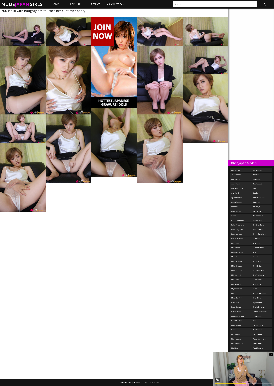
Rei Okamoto (236, 325)
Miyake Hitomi (236, 289)
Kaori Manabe (236, 234)
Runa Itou (256, 202)
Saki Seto (256, 243)
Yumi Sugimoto (258, 348)
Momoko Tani (236, 298)
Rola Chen (256, 188)
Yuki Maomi (257, 334)
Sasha (255, 289)
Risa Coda (256, 179)
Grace (233, 216)
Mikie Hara (235, 280)
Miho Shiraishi (236, 270)
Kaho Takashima (237, 225)
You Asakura (257, 330)
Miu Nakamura (236, 284)
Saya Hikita (257, 298)
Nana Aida (235, 302)
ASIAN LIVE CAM (116, 4)
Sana (254, 252)
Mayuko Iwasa (236, 261)
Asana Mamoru (237, 188)
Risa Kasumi (257, 184)
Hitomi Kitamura (237, 220)
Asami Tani (235, 184)
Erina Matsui (236, 211)
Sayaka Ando (257, 302)
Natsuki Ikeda (236, 311)
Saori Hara (257, 261)
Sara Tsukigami (258, 275)
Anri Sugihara (236, 179)
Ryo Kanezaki (258, 220)
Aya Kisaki (235, 193)
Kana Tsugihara (237, 229)
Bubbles (234, 207)
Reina (233, 330)
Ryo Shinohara (258, 225)
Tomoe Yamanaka (260, 311)
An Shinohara (236, 175)
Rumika (255, 193)
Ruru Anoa (257, 211)
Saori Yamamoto (259, 270)
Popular (75, 4)
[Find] (265, 4)
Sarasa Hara (257, 280)
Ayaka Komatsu (237, 197)
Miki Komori (236, 275)
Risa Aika (256, 175)
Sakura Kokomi (258, 248)
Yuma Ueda (257, 343)
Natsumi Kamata (237, 316)
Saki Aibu (256, 238)
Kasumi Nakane (237, 238)
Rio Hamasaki (258, 170)
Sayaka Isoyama (259, 307)
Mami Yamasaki (237, 252)
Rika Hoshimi (236, 339)
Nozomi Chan (236, 321)
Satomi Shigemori (259, 293)
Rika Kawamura (237, 343)
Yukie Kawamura (259, 339)
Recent (95, 4)
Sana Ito (256, 257)
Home (55, 4)
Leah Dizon (235, 243)
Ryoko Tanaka (258, 229)
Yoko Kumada (258, 325)
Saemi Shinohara (259, 234)
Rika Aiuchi (235, 334)
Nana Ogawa (236, 307)
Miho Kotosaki (236, 266)
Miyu (233, 293)
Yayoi (255, 321)
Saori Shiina (257, 266)
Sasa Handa (257, 284)
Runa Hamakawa (259, 197)
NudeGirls (21, 4)
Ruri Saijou (257, 207)
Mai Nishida (235, 248)
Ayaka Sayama (236, 202)
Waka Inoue (257, 316)
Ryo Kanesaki (258, 216)
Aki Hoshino (235, 170)
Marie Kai (234, 257)
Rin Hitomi (235, 348)
